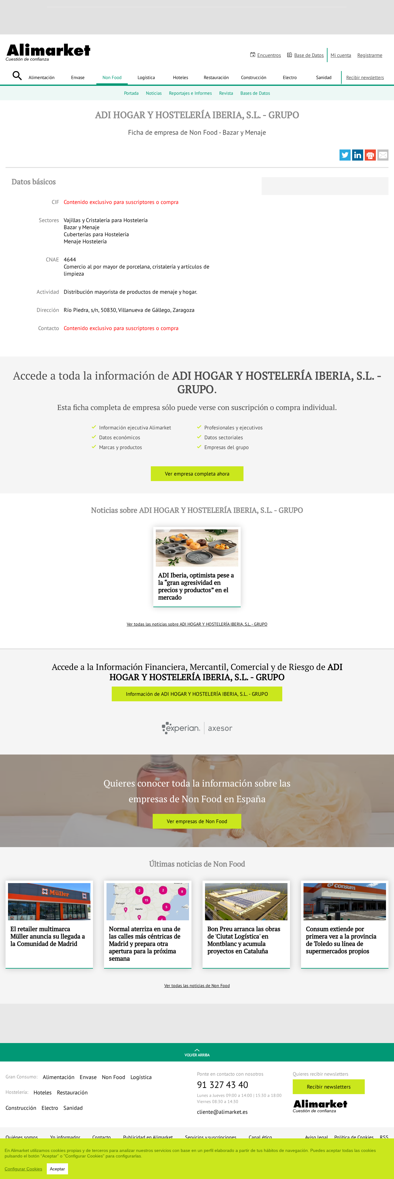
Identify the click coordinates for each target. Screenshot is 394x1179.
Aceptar (57, 1168)
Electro (290, 77)
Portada (131, 93)
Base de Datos (309, 55)
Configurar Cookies (23, 1168)
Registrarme (369, 55)
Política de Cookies (354, 1137)
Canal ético (260, 1137)
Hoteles (180, 77)
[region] (197, 1158)
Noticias (154, 93)
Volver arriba (197, 1055)
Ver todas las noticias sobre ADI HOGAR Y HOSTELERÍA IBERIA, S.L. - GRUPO (197, 624)
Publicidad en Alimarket (148, 1137)
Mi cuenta (341, 55)
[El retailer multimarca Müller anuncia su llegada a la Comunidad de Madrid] (49, 924)
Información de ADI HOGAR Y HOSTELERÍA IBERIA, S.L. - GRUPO (197, 694)
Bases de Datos (255, 93)
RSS (384, 1137)
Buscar (17, 75)
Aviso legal (316, 1137)
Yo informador (65, 1137)
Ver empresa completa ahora (197, 473)
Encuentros (269, 55)
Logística (146, 77)
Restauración (216, 77)
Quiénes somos (22, 1137)
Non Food (112, 77)
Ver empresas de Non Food (197, 821)
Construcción (253, 77)
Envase (78, 77)
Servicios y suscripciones (210, 1137)
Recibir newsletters (365, 77)
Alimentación (41, 77)
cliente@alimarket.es (222, 1111)
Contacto (101, 1137)
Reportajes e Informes (190, 93)
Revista (226, 93)
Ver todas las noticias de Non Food (197, 985)
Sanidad (324, 77)
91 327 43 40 (222, 1084)
